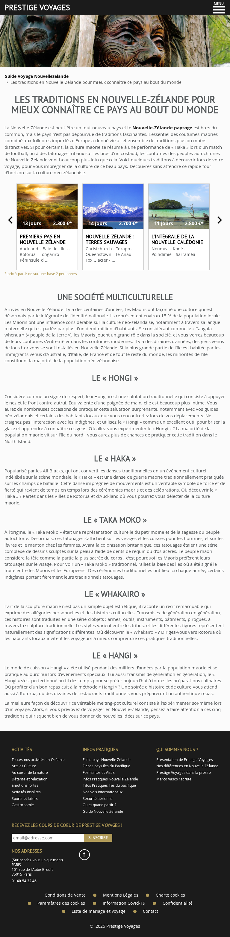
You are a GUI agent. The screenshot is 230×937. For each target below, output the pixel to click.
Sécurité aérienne (98, 798)
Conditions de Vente (65, 895)
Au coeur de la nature (30, 772)
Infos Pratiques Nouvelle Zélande (110, 779)
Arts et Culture (24, 765)
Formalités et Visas (98, 772)
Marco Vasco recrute (173, 779)
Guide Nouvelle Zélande (103, 811)
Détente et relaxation (29, 779)
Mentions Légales (120, 895)
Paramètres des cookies (61, 903)
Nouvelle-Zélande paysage (162, 128)
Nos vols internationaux (102, 792)
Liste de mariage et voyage (98, 911)
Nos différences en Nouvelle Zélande (187, 765)
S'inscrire (98, 837)
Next (220, 220)
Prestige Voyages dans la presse (183, 772)
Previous (10, 220)
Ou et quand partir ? (99, 804)
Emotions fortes (25, 785)
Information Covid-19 (124, 903)
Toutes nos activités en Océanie (38, 759)
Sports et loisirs (25, 798)
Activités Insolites (26, 792)
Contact (150, 911)
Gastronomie (23, 804)
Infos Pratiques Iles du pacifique (109, 785)
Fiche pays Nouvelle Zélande (107, 759)
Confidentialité (178, 903)
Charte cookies (170, 895)
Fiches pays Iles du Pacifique (106, 765)
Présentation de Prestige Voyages (184, 759)
